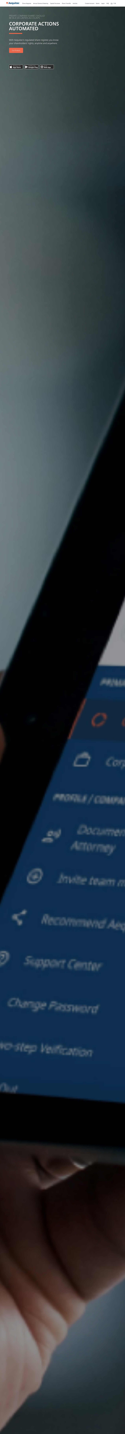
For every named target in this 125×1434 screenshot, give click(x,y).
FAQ (107, 3)
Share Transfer (66, 3)
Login (103, 3)
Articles (75, 3)
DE (115, 3)
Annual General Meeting (40, 3)
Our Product (16, 50)
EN (111, 3)
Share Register (26, 3)
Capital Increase (55, 3)
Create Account (89, 3)
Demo (97, 3)
